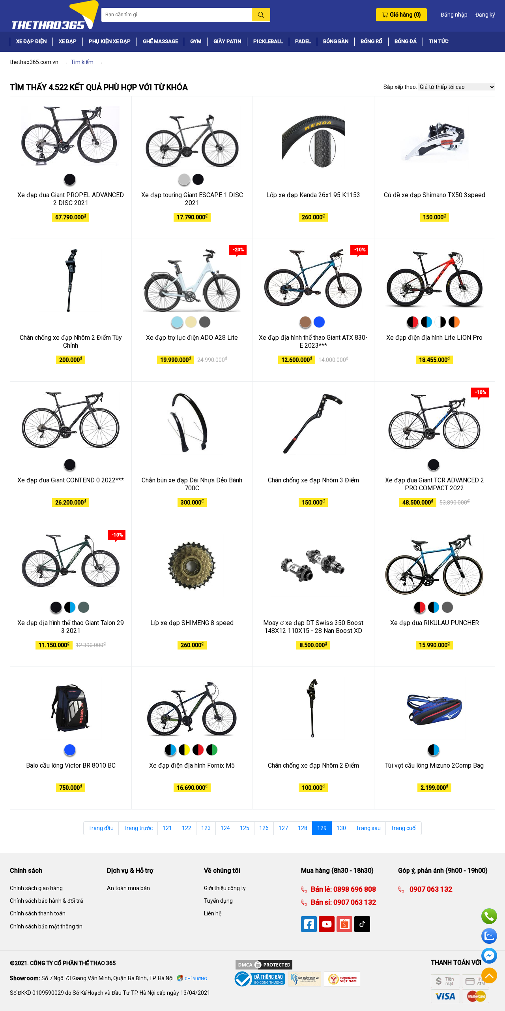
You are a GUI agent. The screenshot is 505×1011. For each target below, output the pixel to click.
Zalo (489, 936)
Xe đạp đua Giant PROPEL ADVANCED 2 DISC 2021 (70, 199)
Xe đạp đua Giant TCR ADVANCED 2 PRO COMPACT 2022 (434, 484)
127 (283, 828)
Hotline (489, 916)
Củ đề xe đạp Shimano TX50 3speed (434, 195)
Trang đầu (101, 828)
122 (186, 828)
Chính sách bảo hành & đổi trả (46, 901)
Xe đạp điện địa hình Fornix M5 (192, 765)
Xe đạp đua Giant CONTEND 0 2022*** (70, 480)
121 (167, 828)
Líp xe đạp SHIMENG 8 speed (192, 623)
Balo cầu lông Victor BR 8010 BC (71, 765)
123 (206, 828)
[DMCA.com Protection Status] (264, 964)
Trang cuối (404, 828)
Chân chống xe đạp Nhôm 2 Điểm (313, 765)
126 (264, 828)
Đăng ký (485, 14)
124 (225, 828)
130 (341, 828)
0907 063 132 (354, 902)
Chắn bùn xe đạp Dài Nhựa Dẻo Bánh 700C (192, 484)
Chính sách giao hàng (36, 888)
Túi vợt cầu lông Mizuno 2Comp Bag (434, 765)
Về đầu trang (489, 975)
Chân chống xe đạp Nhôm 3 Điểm (313, 480)
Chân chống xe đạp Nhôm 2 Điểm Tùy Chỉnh (71, 342)
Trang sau (368, 828)
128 (302, 828)
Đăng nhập (454, 14)
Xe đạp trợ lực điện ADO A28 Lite (192, 337)
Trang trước (138, 828)
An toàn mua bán (128, 888)
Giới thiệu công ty (225, 888)
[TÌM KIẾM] (261, 14)
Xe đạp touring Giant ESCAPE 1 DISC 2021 (192, 199)
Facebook (489, 956)
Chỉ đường (196, 979)
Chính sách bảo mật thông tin (46, 926)
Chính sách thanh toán (37, 913)
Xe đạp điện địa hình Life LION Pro (434, 337)
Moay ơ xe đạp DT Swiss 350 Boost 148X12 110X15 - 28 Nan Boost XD (313, 627)
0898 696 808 (354, 889)
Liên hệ (212, 913)
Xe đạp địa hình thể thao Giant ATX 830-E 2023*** (313, 342)
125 (244, 828)
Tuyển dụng (218, 901)
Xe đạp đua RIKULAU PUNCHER (434, 623)
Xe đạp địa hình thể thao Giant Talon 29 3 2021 (70, 627)
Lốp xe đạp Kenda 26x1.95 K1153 (313, 195)
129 (322, 828)
